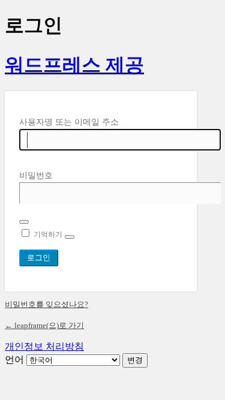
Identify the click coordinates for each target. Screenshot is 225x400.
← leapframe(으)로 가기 (44, 325)
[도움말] (69, 237)
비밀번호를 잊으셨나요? (46, 304)
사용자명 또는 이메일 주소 (69, 122)
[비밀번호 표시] (24, 222)
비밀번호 (36, 175)
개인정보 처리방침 (44, 346)
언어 (14, 359)
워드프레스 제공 (74, 65)
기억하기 (48, 234)
